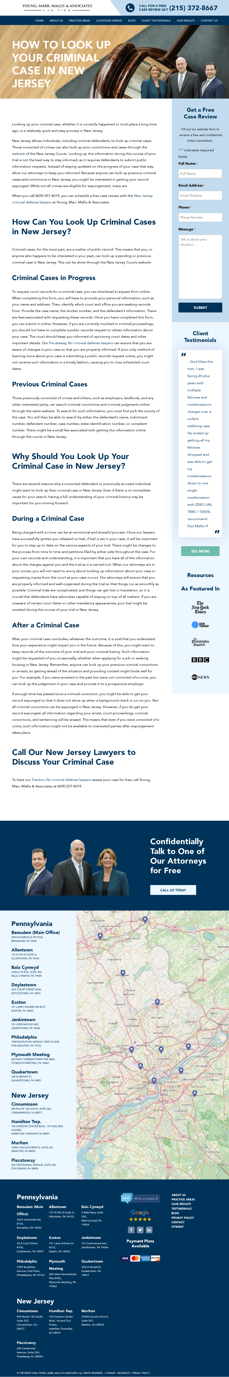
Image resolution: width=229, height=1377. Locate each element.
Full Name (187, 163)
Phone (184, 207)
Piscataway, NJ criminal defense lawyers (81, 343)
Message (186, 229)
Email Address (191, 185)
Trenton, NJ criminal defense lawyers (61, 779)
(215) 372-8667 (193, 7)
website (18, 153)
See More (200, 551)
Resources (124, 1373)
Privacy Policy (141, 1373)
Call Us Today (173, 890)
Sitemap (110, 1373)
